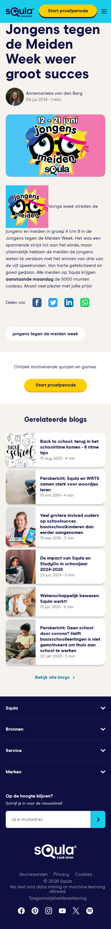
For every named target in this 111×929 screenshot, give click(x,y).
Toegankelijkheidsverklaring (58, 898)
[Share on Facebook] (37, 302)
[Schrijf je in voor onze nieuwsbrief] (98, 819)
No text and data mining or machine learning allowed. (57, 889)
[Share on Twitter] (52, 302)
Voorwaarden (33, 874)
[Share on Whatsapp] (84, 302)
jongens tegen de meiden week (45, 334)
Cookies (83, 874)
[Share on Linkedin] (68, 302)
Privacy (61, 874)
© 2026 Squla (58, 881)
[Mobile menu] (104, 11)
